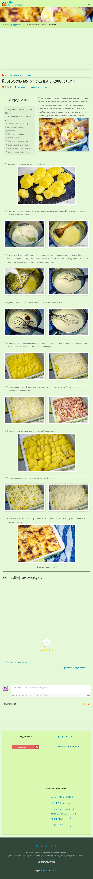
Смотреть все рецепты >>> (67, 747)
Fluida (46, 871)
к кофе (66, 809)
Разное (28, 75)
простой (34, 87)
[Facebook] (62, 736)
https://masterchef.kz (46, 859)
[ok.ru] (71, 736)
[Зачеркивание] (23, 695)
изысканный (57, 808)
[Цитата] (33, 695)
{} (43, 695)
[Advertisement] (46, 49)
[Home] (3, 25)
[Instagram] (58, 736)
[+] (46, 695)
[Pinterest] (75, 736)
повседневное (23, 87)
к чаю (72, 808)
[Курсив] (16, 695)
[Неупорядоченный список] (30, 695)
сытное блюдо (43, 87)
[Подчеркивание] (20, 695)
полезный (55, 813)
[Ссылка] (40, 695)
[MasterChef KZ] (12, 4)
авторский (54, 797)
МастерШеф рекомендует (16, 25)
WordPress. (54, 871)
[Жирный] (13, 695)
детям (66, 803)
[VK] (66, 736)
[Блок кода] (37, 695)
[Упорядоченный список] (26, 695)
